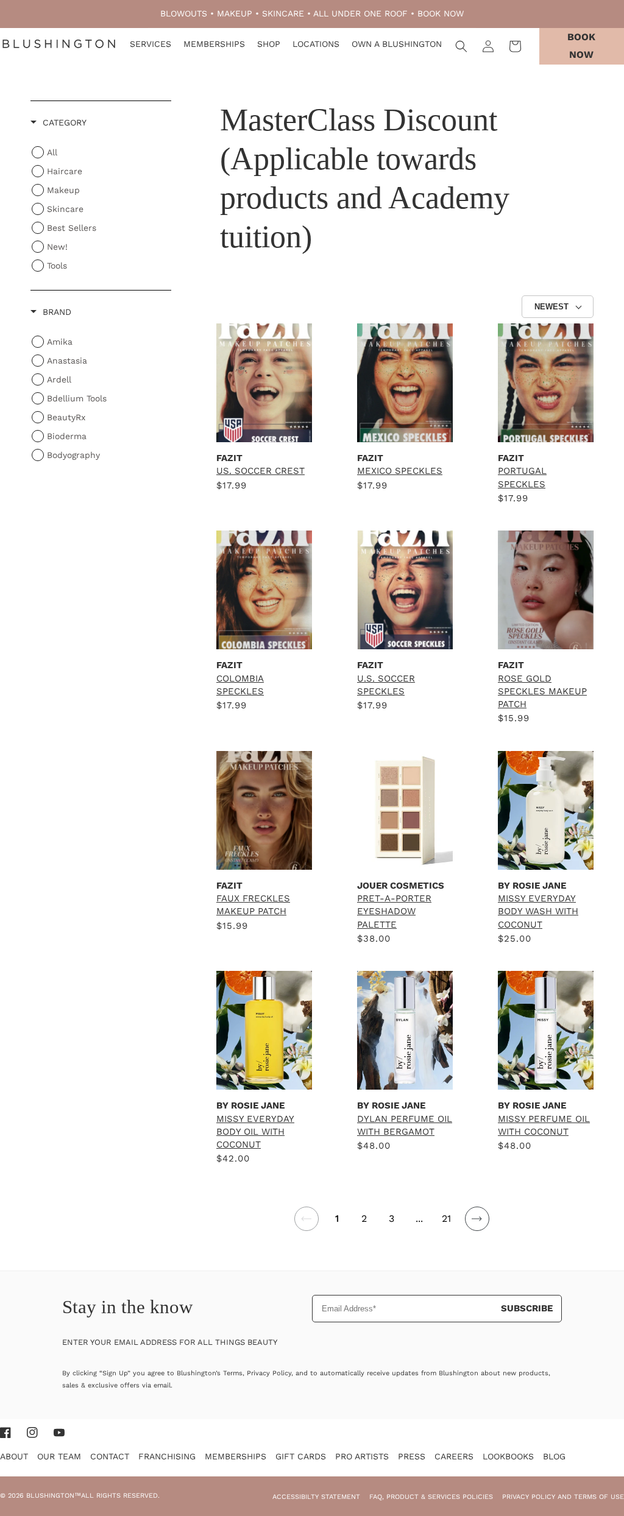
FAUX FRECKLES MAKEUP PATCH (253, 905)
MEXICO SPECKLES (399, 470)
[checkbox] (96, 341)
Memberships (235, 1456)
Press (411, 1456)
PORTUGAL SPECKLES (522, 477)
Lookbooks (508, 1456)
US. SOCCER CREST (260, 470)
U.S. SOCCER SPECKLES (386, 685)
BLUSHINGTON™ (53, 1496)
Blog (554, 1456)
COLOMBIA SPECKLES (240, 685)
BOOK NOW (440, 13)
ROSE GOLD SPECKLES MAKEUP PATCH (542, 691)
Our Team (59, 1456)
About (14, 1456)
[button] (461, 46)
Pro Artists (362, 1456)
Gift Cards (300, 1456)
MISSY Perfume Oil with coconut (544, 1125)
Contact (109, 1456)
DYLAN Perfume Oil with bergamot (404, 1125)
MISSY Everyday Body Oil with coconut (255, 1132)
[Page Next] (477, 1226)
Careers (453, 1456)
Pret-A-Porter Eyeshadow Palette (394, 911)
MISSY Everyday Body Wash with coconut (538, 911)
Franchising (167, 1456)
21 (446, 1218)
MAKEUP (234, 13)
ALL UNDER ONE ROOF (360, 13)
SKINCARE (283, 13)
